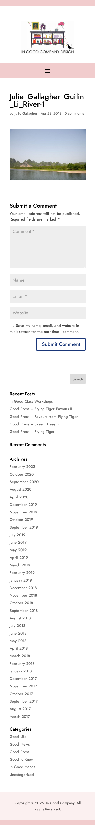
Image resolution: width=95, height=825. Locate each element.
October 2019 (21, 519)
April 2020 (19, 497)
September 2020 (24, 482)
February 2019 (22, 572)
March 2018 (20, 656)
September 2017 (24, 701)
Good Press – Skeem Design (34, 424)
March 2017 (20, 716)
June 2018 (18, 633)
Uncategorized (22, 774)
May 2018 (18, 641)
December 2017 (23, 678)
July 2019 (17, 535)
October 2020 (22, 474)
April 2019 (19, 557)
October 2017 (21, 694)
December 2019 (23, 504)
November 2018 (23, 595)
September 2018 (24, 610)
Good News (20, 744)
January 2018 (21, 671)
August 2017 (20, 709)
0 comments (74, 113)
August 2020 (20, 489)
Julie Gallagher (25, 113)
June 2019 (18, 542)
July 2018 (17, 625)
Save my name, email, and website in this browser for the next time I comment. (44, 328)
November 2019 (23, 512)
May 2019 (18, 550)
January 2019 (21, 580)
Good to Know (22, 759)
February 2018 (22, 663)
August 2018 (20, 618)
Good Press (19, 752)
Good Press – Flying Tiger (32, 431)
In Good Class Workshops (31, 401)
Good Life (18, 736)
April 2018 (19, 648)
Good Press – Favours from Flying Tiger (44, 416)
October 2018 (21, 603)
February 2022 (22, 467)
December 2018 (23, 588)
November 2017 (23, 686)
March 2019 (20, 565)
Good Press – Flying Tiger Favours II (41, 409)
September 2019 (24, 527)
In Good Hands (22, 767)
